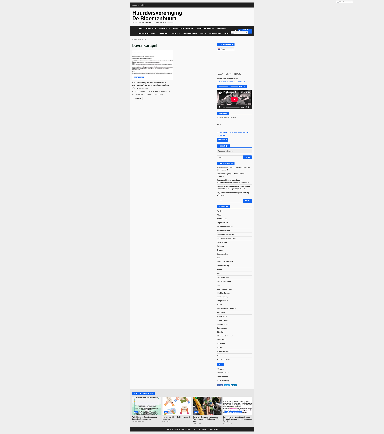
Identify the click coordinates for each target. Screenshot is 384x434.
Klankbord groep (223, 293)
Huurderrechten (223, 277)
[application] (234, 99)
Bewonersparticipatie (225, 227)
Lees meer (137, 98)
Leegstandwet (222, 301)
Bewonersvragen (223, 231)
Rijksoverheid (222, 320)
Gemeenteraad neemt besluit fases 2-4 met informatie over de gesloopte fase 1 (237, 406)
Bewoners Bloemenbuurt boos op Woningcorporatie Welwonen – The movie (207, 406)
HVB (136, 88)
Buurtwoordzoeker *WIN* (226, 238)
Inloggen (220, 369)
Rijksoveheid (222, 316)
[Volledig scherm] (249, 107)
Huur (219, 273)
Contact (226, 33)
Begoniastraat (222, 223)
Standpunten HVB (164, 28)
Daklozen (220, 246)
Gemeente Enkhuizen (225, 262)
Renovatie (221, 312)
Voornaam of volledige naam (226, 117)
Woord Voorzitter (223, 359)
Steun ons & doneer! (224, 336)
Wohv (219, 355)
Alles (219, 215)
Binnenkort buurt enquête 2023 (183, 28)
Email (219, 124)
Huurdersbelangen (224, 281)
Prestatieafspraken (189, 33)
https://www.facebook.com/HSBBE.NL (231, 81)
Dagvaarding (222, 242)
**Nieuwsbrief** (163, 33)
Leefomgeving (222, 297)
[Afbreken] (246, 107)
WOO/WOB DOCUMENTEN (205, 28)
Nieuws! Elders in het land (226, 309)
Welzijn (219, 348)
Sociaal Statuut (222, 324)
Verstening (221, 340)
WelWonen (221, 344)
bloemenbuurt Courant (225, 234)
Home (141, 28)
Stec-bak (220, 332)
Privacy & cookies (215, 33)
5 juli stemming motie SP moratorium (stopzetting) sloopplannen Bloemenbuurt (152, 65)
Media (219, 305)
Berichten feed (222, 373)
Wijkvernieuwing (139, 77)
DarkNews (202, 429)
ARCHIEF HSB (222, 219)
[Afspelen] (220, 107)
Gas (218, 258)
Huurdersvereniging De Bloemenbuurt (157, 16)
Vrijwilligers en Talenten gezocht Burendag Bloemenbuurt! (146, 406)
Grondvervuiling (223, 266)
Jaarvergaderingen (224, 289)
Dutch (236, 32)
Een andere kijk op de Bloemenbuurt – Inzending (176, 406)
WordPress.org (223, 381)
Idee (218, 285)
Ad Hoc (219, 211)
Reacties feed (222, 377)
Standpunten (222, 328)
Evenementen (222, 254)
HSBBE (219, 270)
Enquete (220, 250)
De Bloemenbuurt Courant (146, 33)
